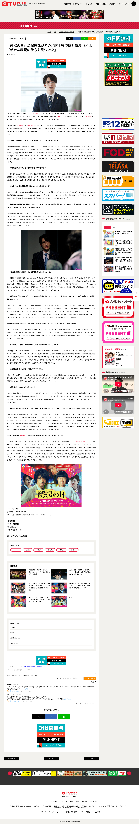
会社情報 (97, 812)
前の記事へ (11, 758)
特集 (97, 4)
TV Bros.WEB (47, 806)
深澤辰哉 (20, 125)
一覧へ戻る (51, 758)
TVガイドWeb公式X (81, 807)
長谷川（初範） (81, 441)
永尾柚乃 (89, 116)
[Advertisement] (118, 102)
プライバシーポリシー (55, 812)
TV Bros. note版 (59, 806)
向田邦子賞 (67, 4)
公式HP (12, 627)
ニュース (89, 4)
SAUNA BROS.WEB (73, 806)
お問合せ (88, 812)
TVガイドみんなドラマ (88, 806)
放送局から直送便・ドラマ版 (16, 39)
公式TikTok (14, 643)
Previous (10, 773)
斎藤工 (59, 116)
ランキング (123, 4)
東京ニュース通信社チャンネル (108, 806)
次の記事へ (91, 758)
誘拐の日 (36, 113)
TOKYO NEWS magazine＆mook (20, 806)
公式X (12, 633)
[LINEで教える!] (84, 38)
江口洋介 (22, 435)
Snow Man (31, 125)
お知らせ (43, 812)
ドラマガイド (77, 4)
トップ (45, 801)
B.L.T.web (37, 806)
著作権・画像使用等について (74, 812)
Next (129, 773)
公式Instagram (15, 638)
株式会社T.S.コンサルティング (63, 807)
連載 (104, 4)
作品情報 (112, 4)
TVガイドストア (125, 806)
